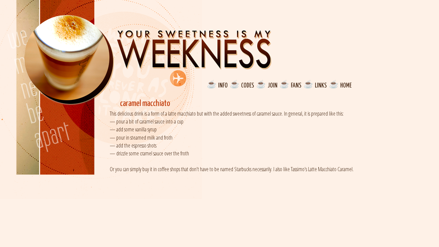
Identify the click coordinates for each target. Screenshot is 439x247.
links (321, 85)
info (223, 85)
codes (247, 85)
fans (296, 85)
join (272, 85)
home (346, 85)
